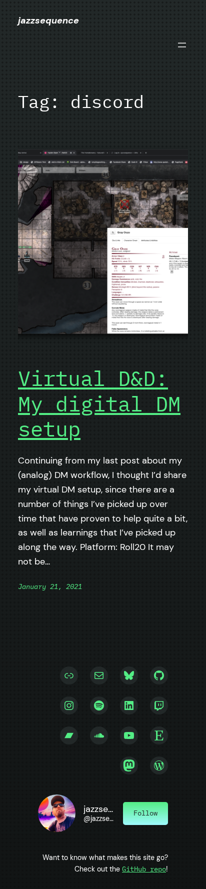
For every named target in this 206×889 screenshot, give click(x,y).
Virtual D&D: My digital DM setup (99, 404)
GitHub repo (144, 869)
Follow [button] (146, 813)
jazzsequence (48, 20)
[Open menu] (182, 45)
